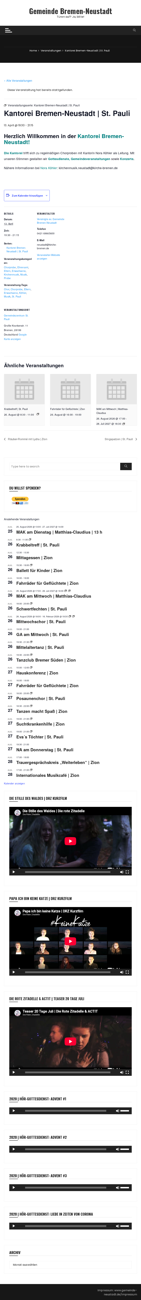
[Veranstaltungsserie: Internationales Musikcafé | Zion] (31, 769)
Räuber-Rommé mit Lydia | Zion (27, 439)
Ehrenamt (22, 267)
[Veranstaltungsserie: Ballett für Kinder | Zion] (31, 565)
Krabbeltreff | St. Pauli (16, 409)
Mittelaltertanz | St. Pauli (40, 647)
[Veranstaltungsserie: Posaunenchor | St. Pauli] (31, 693)
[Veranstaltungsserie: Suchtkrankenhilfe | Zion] (31, 718)
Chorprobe (10, 267)
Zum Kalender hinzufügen (27, 195)
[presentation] (24, 389)
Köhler (22, 293)
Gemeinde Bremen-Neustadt (70, 10)
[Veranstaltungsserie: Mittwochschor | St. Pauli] (70, 616)
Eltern (7, 271)
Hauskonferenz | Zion (37, 673)
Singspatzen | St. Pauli (119, 439)
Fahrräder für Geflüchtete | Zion (67, 409)
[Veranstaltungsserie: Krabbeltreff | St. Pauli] (38, 414)
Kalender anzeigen (14, 783)
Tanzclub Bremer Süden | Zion (46, 660)
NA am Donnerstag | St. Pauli (44, 749)
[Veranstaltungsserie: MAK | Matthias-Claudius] (123, 424)
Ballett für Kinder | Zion (39, 570)
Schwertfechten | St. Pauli (41, 609)
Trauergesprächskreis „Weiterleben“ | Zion (58, 762)
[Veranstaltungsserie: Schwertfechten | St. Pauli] (31, 603)
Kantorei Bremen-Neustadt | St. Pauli (17, 249)
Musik (23, 274)
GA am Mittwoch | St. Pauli (42, 634)
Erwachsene (19, 271)
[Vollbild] (127, 872)
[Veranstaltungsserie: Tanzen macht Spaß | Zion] (31, 705)
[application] (70, 841)
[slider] (125, 1110)
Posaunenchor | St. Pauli (40, 698)
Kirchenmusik (11, 274)
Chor (6, 289)
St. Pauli (16, 296)
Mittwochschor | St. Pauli (41, 621)
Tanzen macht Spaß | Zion (41, 711)
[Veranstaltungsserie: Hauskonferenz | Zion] (31, 667)
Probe (7, 278)
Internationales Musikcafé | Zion (47, 775)
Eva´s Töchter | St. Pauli (39, 737)
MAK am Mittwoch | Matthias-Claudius (53, 596)
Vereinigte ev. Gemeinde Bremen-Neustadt (50, 220)
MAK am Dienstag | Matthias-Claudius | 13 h (59, 532)
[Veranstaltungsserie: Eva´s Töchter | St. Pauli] (31, 731)
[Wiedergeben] (13, 872)
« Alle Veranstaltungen (18, 81)
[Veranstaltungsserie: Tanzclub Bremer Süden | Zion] (31, 654)
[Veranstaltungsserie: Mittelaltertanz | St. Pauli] (31, 641)
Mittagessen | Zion (34, 557)
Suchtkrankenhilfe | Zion (40, 724)
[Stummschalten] (121, 872)
